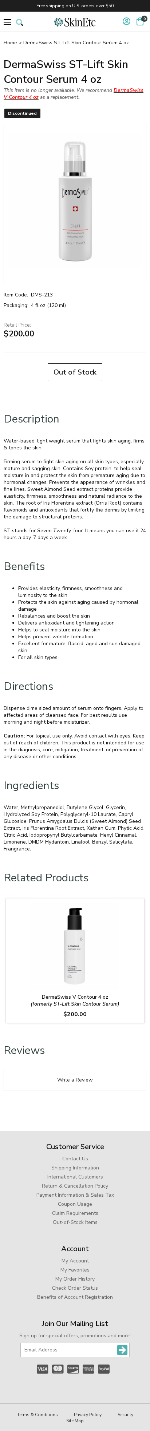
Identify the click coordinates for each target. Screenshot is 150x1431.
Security (125, 1415)
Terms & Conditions (37, 1415)
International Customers (75, 1176)
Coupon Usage (75, 1204)
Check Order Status (75, 1288)
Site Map (75, 1421)
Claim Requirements (75, 1213)
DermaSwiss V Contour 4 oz (75, 1000)
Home (10, 42)
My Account (75, 1260)
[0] (140, 21)
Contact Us (75, 1158)
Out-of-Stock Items (75, 1222)
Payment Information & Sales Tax (75, 1195)
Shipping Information (75, 1167)
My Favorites (75, 1269)
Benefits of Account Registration (75, 1297)
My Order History (75, 1279)
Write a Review (75, 1079)
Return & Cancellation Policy (75, 1186)
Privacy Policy (88, 1415)
